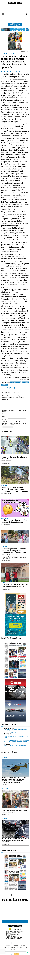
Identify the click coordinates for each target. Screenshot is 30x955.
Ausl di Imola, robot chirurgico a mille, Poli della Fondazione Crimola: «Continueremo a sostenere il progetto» (16, 731)
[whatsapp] (13, 71)
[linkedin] (7, 71)
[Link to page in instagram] (18, 895)
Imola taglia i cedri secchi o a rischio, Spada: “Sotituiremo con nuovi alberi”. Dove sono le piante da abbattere (14, 490)
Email (4, 416)
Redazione (8, 942)
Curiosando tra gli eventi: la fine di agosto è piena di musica (14, 521)
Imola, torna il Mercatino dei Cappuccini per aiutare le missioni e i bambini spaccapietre (14, 810)
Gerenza (23, 945)
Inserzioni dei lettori (16, 947)
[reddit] (16, 71)
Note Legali (16, 945)
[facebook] (1, 71)
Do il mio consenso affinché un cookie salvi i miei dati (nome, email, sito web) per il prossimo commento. (14, 423)
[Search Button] (24, 13)
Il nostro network (16, 929)
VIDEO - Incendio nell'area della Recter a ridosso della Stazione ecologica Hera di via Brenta (16, 736)
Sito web (4, 419)
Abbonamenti (15, 942)
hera (23, 382)
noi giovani (4, 384)
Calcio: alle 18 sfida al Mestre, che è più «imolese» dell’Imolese (14, 586)
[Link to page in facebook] (11, 895)
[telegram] (19, 71)
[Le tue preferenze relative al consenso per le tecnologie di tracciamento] (27, 952)
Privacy (23, 942)
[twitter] (4, 71)
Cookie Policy (8, 945)
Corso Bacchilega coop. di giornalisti (14, 931)
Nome (4, 414)
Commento (5, 399)
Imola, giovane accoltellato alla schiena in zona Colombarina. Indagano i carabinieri (15, 840)
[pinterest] (10, 71)
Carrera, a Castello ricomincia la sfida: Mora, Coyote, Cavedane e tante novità (14, 459)
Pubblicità (7, 947)
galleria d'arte (17, 382)
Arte (12, 382)
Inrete (26, 382)
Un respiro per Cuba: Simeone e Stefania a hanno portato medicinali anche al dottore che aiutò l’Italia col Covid (13, 551)
